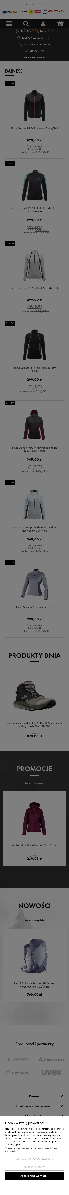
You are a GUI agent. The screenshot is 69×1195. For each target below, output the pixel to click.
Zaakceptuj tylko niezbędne (34, 1158)
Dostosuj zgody (34, 1167)
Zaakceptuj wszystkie (34, 1176)
